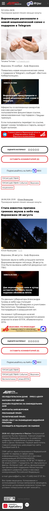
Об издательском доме (15, 397)
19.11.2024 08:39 (7, 10)
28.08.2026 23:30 (8, 199)
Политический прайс (14, 417)
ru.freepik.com (23, 61)
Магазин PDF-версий (13, 400)
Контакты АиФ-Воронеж (15, 409)
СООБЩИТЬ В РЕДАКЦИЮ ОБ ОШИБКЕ (21, 426)
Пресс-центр (36, 397)
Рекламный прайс (12, 413)
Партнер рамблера (24, 499)
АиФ (20, 250)
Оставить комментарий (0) (24, 159)
